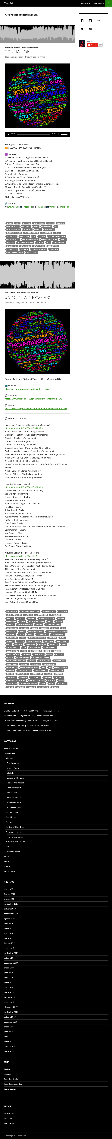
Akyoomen (62, 612)
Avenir (22, 621)
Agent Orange (49, 612)
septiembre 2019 (11, 913)
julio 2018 (8, 972)
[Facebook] (83, 20)
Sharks (48, 674)
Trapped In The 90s (15, 802)
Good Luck (49, 641)
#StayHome (10, 753)
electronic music (14, 233)
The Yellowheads (36, 680)
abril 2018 (8, 987)
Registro (7, 1069)
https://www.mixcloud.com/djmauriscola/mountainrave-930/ (33, 398)
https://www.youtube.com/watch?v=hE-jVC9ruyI (28, 388)
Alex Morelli (39, 223)
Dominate (28, 229)
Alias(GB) (28, 615)
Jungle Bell (12, 236)
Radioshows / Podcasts (15, 842)
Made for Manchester (16, 661)
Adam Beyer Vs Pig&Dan (29, 612)
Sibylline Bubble (13, 797)
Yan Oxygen (43, 687)
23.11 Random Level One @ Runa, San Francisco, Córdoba (28, 730)
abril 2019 (8, 933)
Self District (37, 674)
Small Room (12, 246)
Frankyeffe (46, 233)
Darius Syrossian (36, 631)
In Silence (42, 644)
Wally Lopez (31, 252)
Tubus (43, 684)
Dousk (38, 229)
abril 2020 (8, 889)
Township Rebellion (28, 684)
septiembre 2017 (11, 1022)
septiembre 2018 (11, 963)
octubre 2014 (10, 1046)
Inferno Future (13, 768)
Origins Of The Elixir (15, 778)
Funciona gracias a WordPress (15, 1136)
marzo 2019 (9, 938)
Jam (24, 648)
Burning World (13, 763)
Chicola (39, 625)
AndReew (20, 618)
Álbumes (9, 758)
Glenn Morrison (34, 641)
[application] (37, 134)
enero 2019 (9, 948)
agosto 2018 (9, 968)
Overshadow (49, 664)
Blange (59, 621)
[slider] (64, 134)
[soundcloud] (99, 20)
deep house (46, 226)
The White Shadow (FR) (16, 680)
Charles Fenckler (25, 625)
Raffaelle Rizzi (41, 670)
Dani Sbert (11, 631)
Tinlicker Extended (15, 252)
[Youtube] (91, 28)
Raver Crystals (57, 670)
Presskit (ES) (99, 3)
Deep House (10, 817)
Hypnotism (30, 644)
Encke (23, 638)
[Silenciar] (58, 134)
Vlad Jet (20, 687)
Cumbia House (11, 812)
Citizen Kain (12, 628)
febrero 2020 (9, 894)
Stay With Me (39, 246)
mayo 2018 (9, 982)
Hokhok (18, 644)
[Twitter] (83, 28)
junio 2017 (8, 1036)
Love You (59, 654)
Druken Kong (42, 634)
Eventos (8, 822)
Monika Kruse (44, 661)
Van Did (10, 687)
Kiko (47, 651)
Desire (21, 634)
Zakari (55, 687)
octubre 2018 (10, 958)
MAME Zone (9, 1113)
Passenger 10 (12, 667)
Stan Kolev (25, 246)
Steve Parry (53, 246)
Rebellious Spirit (14, 787)
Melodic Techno (13, 851)
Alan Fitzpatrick (14, 615)
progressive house (31, 239)
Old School (11, 773)
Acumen (26, 223)
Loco (49, 654)
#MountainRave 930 (28, 297)
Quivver (10, 243)
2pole (9, 223)
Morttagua (12, 664)
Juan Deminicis (50, 648)
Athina (61, 618)
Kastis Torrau (35, 651)
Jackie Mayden (13, 648)
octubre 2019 (10, 909)
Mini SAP (8, 1118)
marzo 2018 (9, 992)
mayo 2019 (9, 928)
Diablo (30, 634)
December (11, 634)
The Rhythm (35, 677)
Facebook (27, 206)
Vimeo (52, 206)
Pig (50, 667)
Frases (7, 856)
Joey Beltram (35, 648)
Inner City (54, 644)
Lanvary (26, 654)
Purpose (10, 670)
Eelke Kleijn (12, 638)
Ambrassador (41, 615)
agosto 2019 (9, 918)
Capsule (10, 625)
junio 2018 (8, 977)
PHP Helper (9, 1123)
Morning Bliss (59, 661)
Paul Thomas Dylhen (29, 667)
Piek (43, 667)
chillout (26, 226)
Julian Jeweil (12, 651)
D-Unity (55, 628)
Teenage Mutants (39, 249)
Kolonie (56, 651)
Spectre (58, 674)
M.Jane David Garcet (41, 657)
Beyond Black (13, 226)
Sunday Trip (12, 249)
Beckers (60, 223)
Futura (21, 641)
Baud (50, 621)
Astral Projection (46, 618)
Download (13, 206)
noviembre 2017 (11, 1012)
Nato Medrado (13, 239)
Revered (40, 243)
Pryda (63, 239)
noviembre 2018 (11, 953)
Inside (64, 644)
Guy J (9, 644)
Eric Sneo (52, 638)
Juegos (7, 866)
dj (56, 226)
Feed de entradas (11, 1079)
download (49, 229)
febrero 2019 (9, 943)
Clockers (24, 628)
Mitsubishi (24, 236)
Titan (61, 680)
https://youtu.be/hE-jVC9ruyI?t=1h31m (24, 487)
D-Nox (36, 226)
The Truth (59, 677)
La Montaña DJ (13, 654)
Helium (57, 233)
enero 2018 (9, 1002)
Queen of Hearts (24, 670)
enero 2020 (9, 899)
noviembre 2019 (11, 904)
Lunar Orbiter (23, 657)
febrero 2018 (9, 997)
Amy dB (51, 223)
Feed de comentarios (13, 1084)
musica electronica (57, 236)
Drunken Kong (58, 634)
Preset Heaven (61, 667)
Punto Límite (9, 871)
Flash (62, 638)
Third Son (54, 249)
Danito (22, 631)
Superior (24, 249)
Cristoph (44, 628)
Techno (8, 846)
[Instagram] (91, 20)
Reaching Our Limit (25, 243)
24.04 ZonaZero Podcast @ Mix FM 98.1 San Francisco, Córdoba (31, 711)
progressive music (49, 239)
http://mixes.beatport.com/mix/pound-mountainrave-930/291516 (36, 408)
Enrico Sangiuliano (37, 638)
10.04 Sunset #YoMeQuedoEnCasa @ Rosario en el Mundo (28, 716)
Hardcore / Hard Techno (15, 827)
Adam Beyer (12, 612)
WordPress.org (10, 1089)
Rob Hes (10, 674)
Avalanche (11, 621)
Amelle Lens (56, 615)
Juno (24, 651)
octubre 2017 (10, 1017)
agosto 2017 (9, 1027)
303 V (18, 223)
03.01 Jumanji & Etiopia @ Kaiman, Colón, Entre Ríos (26, 725)
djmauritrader (13, 229)
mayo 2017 (9, 1041)
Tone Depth (12, 684)
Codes (34, 628)
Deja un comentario (36, 57)
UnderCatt (62, 684)
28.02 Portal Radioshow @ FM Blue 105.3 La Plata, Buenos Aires (31, 720)
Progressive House (29, 47)
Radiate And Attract (15, 783)
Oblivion (24, 664)
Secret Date (12, 792)
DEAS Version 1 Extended (57, 631)
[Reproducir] (8, 134)
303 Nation (17, 51)
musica (42, 236)
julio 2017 (8, 1031)
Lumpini (10, 657)
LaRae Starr (39, 654)
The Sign (47, 677)
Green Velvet (62, 641)
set (48, 243)
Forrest (10, 641)
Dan (63, 628)
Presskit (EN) (86, 3)
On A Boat (36, 664)
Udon (51, 684)
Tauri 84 (8, 3)
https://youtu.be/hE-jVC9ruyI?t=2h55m (24, 428)
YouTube (40, 206)
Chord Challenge (53, 625)
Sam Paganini (22, 674)
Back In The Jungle (36, 621)
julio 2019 (8, 923)
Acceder (7, 1074)
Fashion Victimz (31, 233)
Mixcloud (64, 206)
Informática (9, 861)
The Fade (23, 677)
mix (34, 236)
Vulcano (31, 687)
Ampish (10, 618)
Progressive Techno (15, 837)
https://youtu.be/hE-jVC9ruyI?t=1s (21, 556)
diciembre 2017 (10, 1007)
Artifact (31, 618)
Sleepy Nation (59, 243)
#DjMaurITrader (12, 47)
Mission (32, 661)
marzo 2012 (9, 1051)
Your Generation (14, 807)
